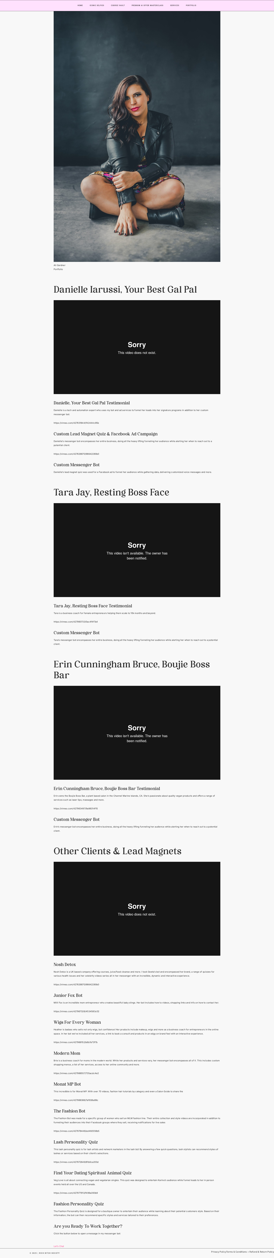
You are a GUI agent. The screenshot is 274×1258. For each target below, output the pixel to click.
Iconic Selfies (97, 5)
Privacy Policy (218, 1251)
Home (80, 5)
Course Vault (118, 5)
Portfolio (191, 5)
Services (174, 5)
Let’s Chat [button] (59, 1246)
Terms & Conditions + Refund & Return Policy (250, 1251)
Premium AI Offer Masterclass (147, 5)
